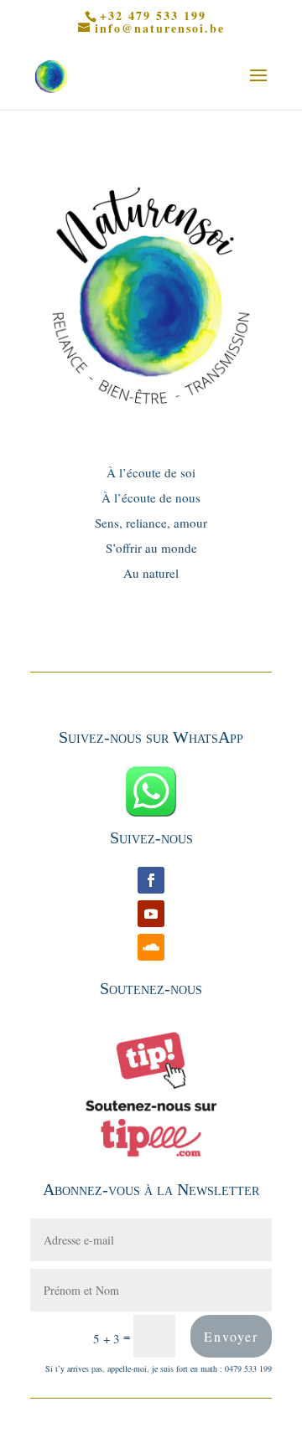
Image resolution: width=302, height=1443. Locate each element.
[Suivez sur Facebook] (151, 880)
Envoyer (231, 1336)
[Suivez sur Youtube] (151, 913)
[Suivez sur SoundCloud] (151, 947)
